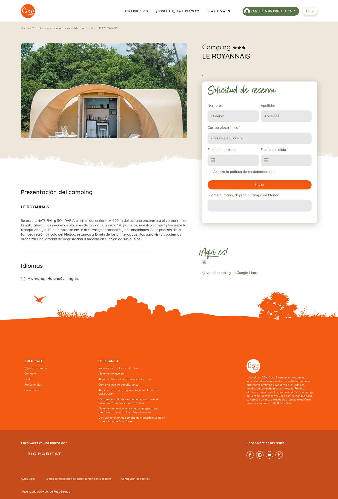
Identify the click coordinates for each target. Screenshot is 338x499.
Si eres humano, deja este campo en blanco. (244, 195)
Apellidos (268, 105)
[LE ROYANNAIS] (28, 11)
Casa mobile (32, 390)
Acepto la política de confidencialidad (244, 172)
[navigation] (58, 379)
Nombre (214, 105)
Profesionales (33, 384)
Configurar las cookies (135, 478)
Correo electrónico (224, 128)
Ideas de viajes (218, 11)
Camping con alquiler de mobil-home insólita (63, 28)
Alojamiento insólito (111, 373)
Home (25, 28)
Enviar (260, 184)
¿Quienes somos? (35, 368)
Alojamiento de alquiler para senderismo (124, 379)
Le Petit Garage (60, 491)
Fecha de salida (273, 150)
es (307, 11)
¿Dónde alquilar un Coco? (177, 11)
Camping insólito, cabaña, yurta (118, 384)
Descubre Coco (136, 11)
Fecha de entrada (222, 150)
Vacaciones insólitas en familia (118, 368)
